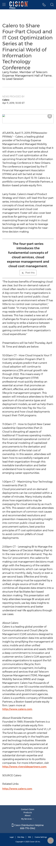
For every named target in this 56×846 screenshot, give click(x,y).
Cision (32, 842)
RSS (29, 837)
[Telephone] (44, 4)
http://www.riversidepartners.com (24, 766)
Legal (12, 837)
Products (27, 812)
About (27, 815)
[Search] (52, 4)
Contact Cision (27, 809)
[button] (28, 115)
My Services (26, 819)
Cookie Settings (41, 837)
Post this (30, 272)
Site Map (20, 837)
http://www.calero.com (17, 709)
